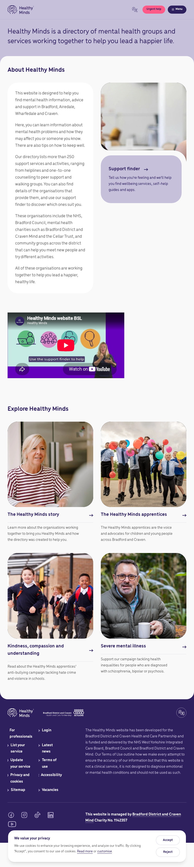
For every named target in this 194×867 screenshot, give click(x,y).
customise (104, 851)
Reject (168, 852)
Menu (179, 9)
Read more (85, 851)
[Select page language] (135, 10)
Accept (168, 840)
